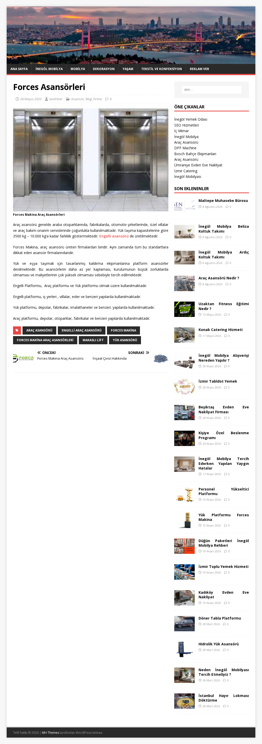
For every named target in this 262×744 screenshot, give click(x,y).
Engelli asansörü (114, 236)
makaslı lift (93, 340)
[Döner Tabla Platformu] (184, 628)
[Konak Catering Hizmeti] (184, 339)
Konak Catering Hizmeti (221, 329)
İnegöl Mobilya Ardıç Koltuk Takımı (224, 254)
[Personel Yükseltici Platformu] (184, 499)
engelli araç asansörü (82, 330)
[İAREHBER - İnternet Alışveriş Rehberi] (131, 61)
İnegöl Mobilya (49, 69)
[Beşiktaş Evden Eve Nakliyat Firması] (184, 417)
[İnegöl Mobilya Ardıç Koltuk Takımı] (184, 262)
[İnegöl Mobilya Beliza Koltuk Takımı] (184, 236)
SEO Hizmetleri (186, 125)
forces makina (123, 330)
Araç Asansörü (186, 142)
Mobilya (78, 69)
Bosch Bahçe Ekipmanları (195, 153)
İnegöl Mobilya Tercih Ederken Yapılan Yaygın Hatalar (224, 463)
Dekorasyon (104, 69)
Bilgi (89, 99)
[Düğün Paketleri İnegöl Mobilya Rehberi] (184, 550)
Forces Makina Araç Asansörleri (45, 340)
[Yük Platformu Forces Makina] (184, 524)
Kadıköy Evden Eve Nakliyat (224, 594)
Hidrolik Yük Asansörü (219, 644)
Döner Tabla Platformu (220, 618)
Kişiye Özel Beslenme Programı (224, 435)
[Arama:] (211, 89)
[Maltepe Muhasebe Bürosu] (184, 210)
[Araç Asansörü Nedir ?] (184, 288)
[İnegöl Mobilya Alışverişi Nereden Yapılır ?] (184, 365)
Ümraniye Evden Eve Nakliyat (198, 165)
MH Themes (50, 732)
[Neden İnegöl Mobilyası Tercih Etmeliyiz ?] (184, 679)
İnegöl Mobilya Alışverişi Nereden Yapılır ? (224, 357)
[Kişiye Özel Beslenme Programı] (184, 443)
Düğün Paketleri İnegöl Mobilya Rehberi (224, 543)
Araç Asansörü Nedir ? (219, 278)
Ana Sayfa (19, 69)
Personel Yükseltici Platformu (224, 491)
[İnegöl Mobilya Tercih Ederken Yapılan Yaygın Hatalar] (184, 468)
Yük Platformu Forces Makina (224, 517)
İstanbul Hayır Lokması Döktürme (224, 698)
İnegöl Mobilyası (187, 176)
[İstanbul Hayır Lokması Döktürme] (184, 705)
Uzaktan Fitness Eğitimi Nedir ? (224, 306)
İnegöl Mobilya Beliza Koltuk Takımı (224, 228)
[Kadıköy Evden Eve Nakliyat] (184, 602)
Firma (97, 99)
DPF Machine (185, 147)
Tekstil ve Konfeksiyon (161, 69)
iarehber (56, 99)
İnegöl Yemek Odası (190, 119)
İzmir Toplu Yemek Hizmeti (223, 566)
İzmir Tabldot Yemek (218, 381)
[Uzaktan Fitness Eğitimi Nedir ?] (184, 314)
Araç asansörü (39, 330)
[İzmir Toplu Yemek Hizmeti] (184, 576)
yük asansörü (125, 340)
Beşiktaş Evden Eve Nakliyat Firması (224, 409)
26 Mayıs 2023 (31, 99)
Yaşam (128, 69)
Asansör (77, 99)
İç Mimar (181, 130)
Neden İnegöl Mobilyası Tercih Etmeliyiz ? (224, 672)
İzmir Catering (185, 170)
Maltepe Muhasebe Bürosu (223, 200)
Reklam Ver (199, 69)
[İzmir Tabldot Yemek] (184, 391)
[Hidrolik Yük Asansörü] (184, 653)
